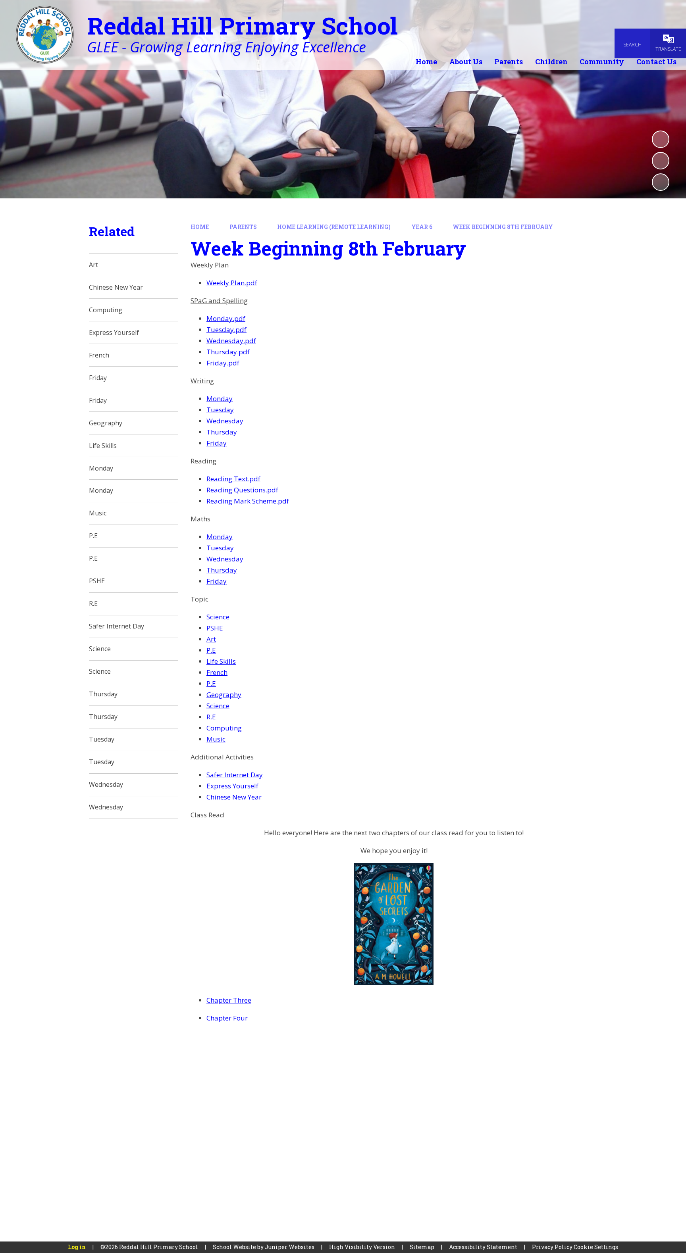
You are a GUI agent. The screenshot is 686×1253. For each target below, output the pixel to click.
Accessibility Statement (483, 1247)
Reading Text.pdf (233, 478)
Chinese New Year (234, 796)
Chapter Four (227, 1017)
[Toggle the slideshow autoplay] (660, 139)
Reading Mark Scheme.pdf (247, 500)
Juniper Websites (289, 1247)
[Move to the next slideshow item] (660, 182)
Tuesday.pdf (226, 329)
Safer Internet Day (234, 774)
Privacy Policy (552, 1247)
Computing (224, 727)
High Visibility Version (362, 1247)
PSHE (214, 627)
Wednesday (224, 420)
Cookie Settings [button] (596, 1247)
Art (211, 639)
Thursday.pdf (228, 351)
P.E (211, 650)
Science (217, 616)
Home (200, 227)
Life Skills (221, 661)
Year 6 (421, 227)
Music (215, 739)
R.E (211, 716)
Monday (219, 398)
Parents (243, 227)
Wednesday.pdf (231, 340)
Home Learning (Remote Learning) (334, 227)
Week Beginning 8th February (503, 227)
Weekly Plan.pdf (231, 282)
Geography (223, 694)
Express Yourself (232, 785)
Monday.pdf (225, 318)
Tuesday (220, 409)
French (216, 672)
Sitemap (422, 1247)
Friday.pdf (222, 362)
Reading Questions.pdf (242, 489)
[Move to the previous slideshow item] (660, 160)
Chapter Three (228, 1000)
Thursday (221, 431)
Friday (216, 443)
